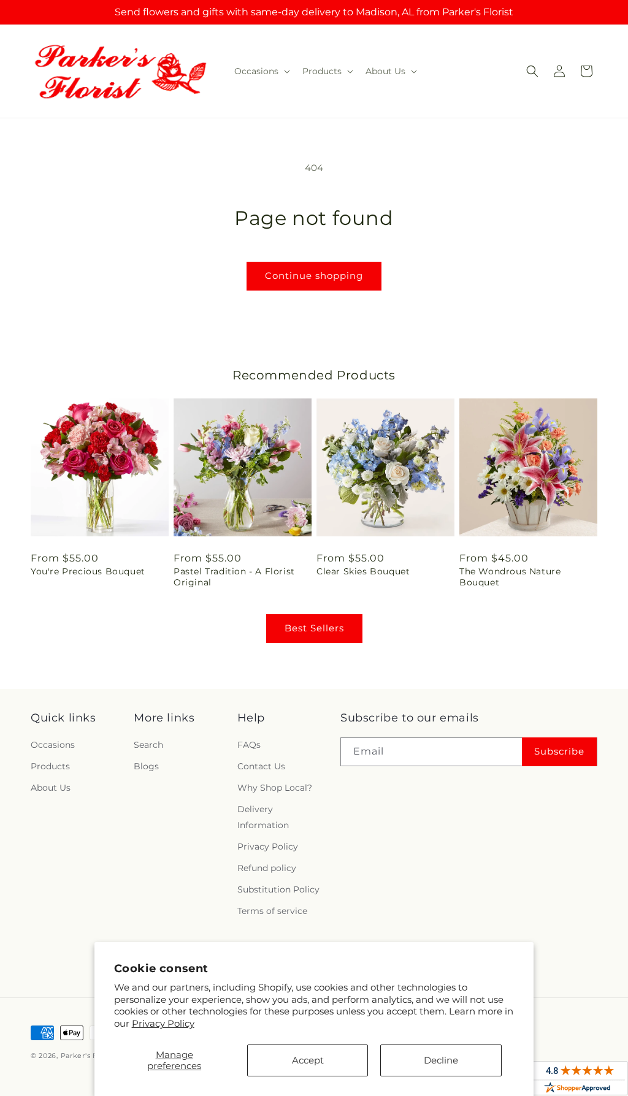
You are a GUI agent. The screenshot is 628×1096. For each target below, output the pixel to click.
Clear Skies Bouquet (363, 571)
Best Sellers (314, 628)
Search (148, 744)
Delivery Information (263, 817)
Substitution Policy (278, 889)
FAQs (249, 744)
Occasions (53, 744)
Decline (441, 1060)
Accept (308, 1060)
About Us (51, 787)
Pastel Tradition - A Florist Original (234, 577)
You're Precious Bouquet (88, 571)
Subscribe (559, 751)
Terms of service (272, 910)
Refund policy (266, 867)
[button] (261, 71)
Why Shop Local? (274, 787)
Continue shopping (314, 275)
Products (50, 766)
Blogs (146, 766)
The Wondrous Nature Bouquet (510, 577)
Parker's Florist (88, 1055)
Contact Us (261, 766)
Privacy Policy (163, 1023)
